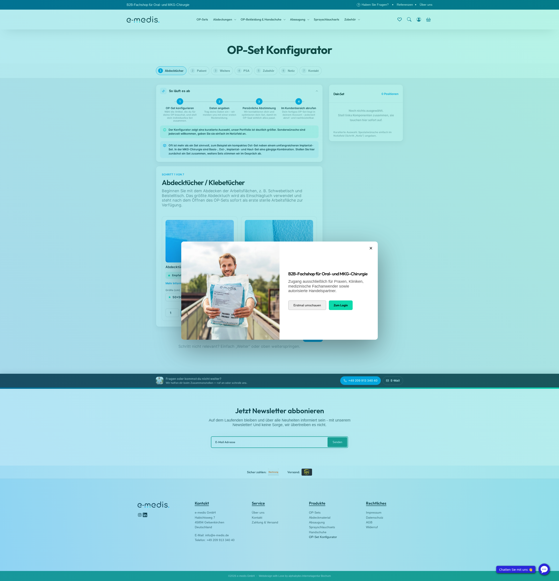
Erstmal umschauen (307, 305)
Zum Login (341, 305)
